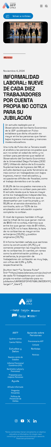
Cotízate (35, 345)
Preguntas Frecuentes (15, 391)
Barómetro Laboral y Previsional (15, 370)
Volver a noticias (21, 16)
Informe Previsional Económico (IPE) (15, 364)
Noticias (35, 355)
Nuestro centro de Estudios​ (15, 358)
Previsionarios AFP (35, 341)
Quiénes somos (15, 339)
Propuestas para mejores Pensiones (15, 376)
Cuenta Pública (15, 342)
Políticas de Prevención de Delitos (15, 398)
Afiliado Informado (15, 387)
